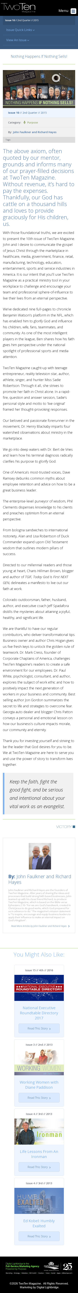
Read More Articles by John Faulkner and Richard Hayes (39, 926)
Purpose (32, 122)
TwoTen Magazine (30, 1283)
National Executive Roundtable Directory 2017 (39, 1013)
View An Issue (16, 40)
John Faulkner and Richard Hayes (34, 132)
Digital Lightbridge (47, 1287)
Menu (63, 10)
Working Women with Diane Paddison (39, 1085)
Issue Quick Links (19, 30)
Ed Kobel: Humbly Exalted (39, 1223)
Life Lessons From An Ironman (39, 1154)
